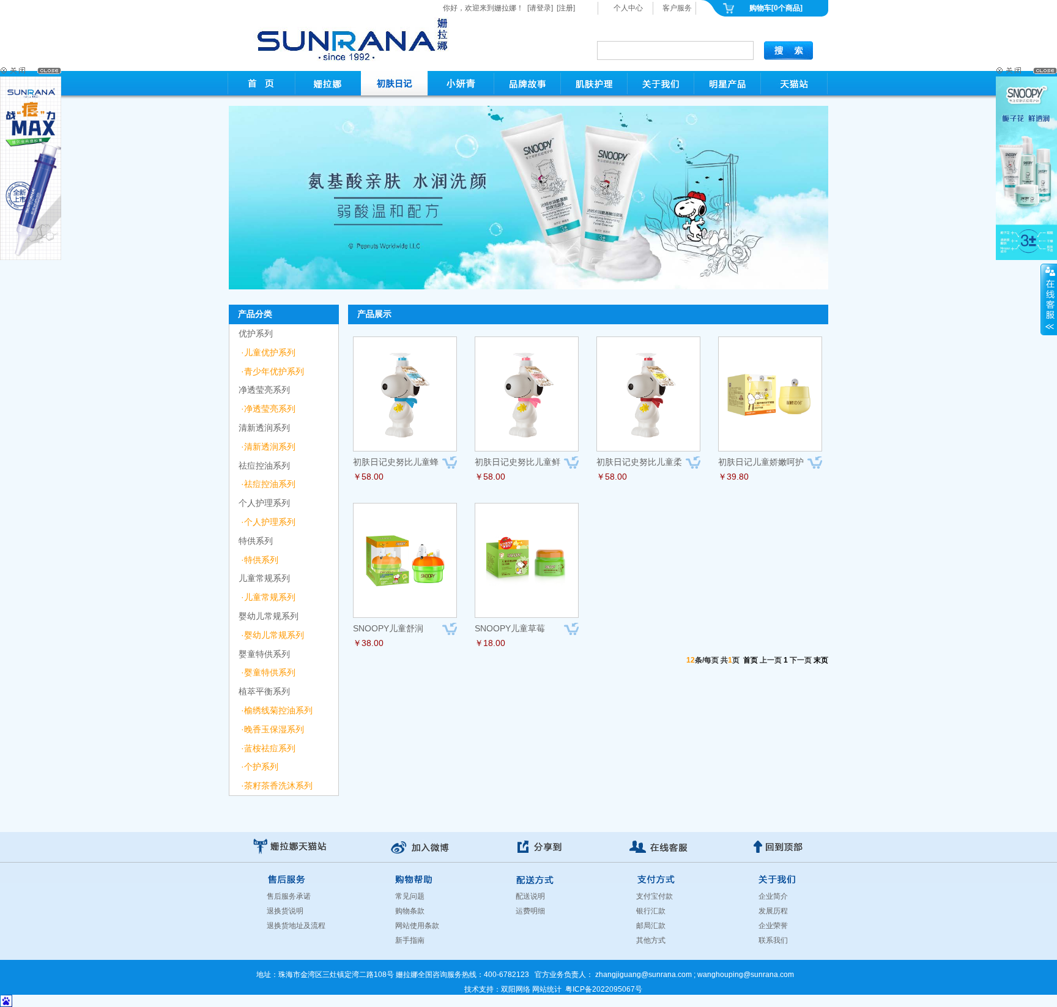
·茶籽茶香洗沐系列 (277, 785)
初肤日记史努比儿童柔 (639, 462)
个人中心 (628, 8)
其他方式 (651, 940)
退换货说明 (285, 911)
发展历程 (773, 911)
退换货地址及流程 (296, 925)
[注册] (566, 8)
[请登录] (540, 8)
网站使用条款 (417, 925)
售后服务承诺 (289, 896)
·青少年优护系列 (272, 371)
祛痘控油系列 (264, 465)
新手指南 (410, 940)
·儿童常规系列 (268, 597)
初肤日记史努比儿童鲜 (517, 462)
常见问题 (410, 896)
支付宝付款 (654, 896)
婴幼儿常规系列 (269, 616)
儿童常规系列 (264, 578)
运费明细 (530, 911)
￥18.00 (490, 643)
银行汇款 (651, 911)
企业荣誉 (773, 925)
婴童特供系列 (264, 654)
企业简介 (773, 896)
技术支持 (479, 989)
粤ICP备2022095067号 (603, 989)
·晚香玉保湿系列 (272, 729)
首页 (750, 660)
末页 (821, 660)
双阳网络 (515, 989)
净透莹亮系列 (264, 390)
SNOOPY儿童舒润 (388, 628)
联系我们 (773, 940)
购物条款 (410, 911)
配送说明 (530, 896)
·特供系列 (259, 560)
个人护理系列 (264, 503)
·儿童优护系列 (268, 352)
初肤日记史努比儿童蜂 (396, 462)
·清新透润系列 (268, 446)
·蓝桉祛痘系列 (268, 748)
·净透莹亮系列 (268, 409)
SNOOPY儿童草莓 (510, 628)
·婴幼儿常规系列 (272, 635)
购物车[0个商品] (776, 8)
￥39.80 (733, 476)
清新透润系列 (264, 428)
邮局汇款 (651, 925)
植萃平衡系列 (264, 691)
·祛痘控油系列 (268, 484)
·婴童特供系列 (268, 672)
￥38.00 (368, 643)
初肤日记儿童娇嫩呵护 (761, 462)
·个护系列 (259, 766)
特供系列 (256, 541)
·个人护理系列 (268, 522)
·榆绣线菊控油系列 (277, 710)
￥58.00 (368, 476)
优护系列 (256, 333)
